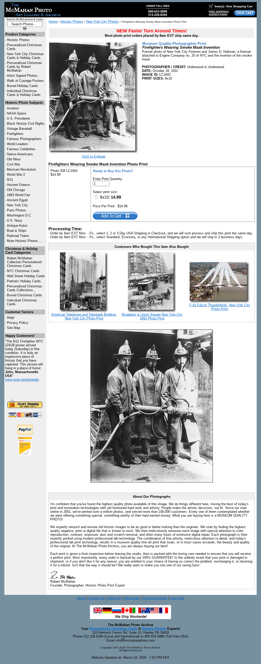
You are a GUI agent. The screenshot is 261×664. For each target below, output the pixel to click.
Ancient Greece (18, 185)
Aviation (13, 108)
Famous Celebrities (21, 149)
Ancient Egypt (17, 200)
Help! (11, 318)
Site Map (13, 328)
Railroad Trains (18, 236)
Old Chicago (16, 190)
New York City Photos (102, 21)
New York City (17, 205)
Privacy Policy (17, 323)
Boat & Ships (17, 231)
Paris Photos (16, 210)
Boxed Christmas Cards (24, 295)
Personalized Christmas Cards (113, 629)
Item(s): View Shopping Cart (234, 6)
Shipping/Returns (154, 598)
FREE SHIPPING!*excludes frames (219, 13)
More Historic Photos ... (24, 241)
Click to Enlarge (93, 156)
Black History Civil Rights (26, 123)
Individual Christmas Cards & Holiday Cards (24, 93)
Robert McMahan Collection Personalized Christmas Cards (24, 262)
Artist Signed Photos (22, 76)
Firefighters (15, 134)
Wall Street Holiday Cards (26, 276)
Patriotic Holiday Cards (24, 281)
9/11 (10, 180)
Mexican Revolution (21, 169)
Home (53, 21)
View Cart (177, 598)
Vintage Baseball (19, 129)
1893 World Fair (18, 195)
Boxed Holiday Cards (22, 86)
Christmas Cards (23, 271)
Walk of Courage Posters (25, 81)
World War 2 (16, 174)
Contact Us (96, 598)
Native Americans (20, 154)
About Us (114, 598)
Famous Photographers (24, 139)
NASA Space (16, 113)
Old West (14, 159)
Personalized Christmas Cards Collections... (24, 288)
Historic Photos (18, 40)
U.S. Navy (14, 220)
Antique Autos (17, 225)
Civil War (13, 164)
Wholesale (131, 598)
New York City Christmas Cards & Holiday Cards (25, 56)
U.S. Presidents (18, 118)
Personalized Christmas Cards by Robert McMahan (24, 66)
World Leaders (17, 144)
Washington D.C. (19, 215)
